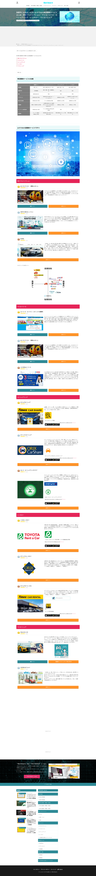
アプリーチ (74, 422)
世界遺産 (27, 5)
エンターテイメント (47, 5)
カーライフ (54, 5)
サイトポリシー (36, 869)
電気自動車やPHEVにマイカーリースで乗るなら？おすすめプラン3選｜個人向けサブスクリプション (31, 805)
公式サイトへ (63, 206)
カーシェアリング (21, 62)
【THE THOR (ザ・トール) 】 (32, 776)
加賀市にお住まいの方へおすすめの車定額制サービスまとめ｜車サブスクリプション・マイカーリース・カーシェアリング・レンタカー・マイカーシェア (40, 45)
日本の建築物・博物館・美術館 (44, 805)
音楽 (40, 820)
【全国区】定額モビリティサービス (45, 837)
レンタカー (20, 63)
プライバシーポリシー (45, 869)
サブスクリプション (22, 793)
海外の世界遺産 (42, 799)
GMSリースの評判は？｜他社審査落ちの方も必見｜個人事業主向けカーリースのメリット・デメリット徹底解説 (31, 822)
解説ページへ (32, 206)
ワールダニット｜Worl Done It (51, 871)
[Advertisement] (48, 35)
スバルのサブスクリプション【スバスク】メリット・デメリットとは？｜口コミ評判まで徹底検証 (31, 796)
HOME (18, 44)
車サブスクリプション (22, 58)
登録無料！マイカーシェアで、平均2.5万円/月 (64, 661)
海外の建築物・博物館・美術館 (44, 808)
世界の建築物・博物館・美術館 (36, 5)
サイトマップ (53, 869)
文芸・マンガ (23, 810)
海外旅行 (41, 854)
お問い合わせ (60, 869)
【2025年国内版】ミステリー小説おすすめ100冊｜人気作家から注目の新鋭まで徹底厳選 (31, 813)
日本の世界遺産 (42, 796)
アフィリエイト (42, 846)
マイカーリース (21, 60)
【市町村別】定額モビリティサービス (29, 20)
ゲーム (40, 814)
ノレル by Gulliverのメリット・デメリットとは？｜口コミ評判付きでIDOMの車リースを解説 (31, 830)
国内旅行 (41, 857)
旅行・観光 (66, 5)
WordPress (41, 843)
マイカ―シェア (21, 65)
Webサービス (60, 5)
